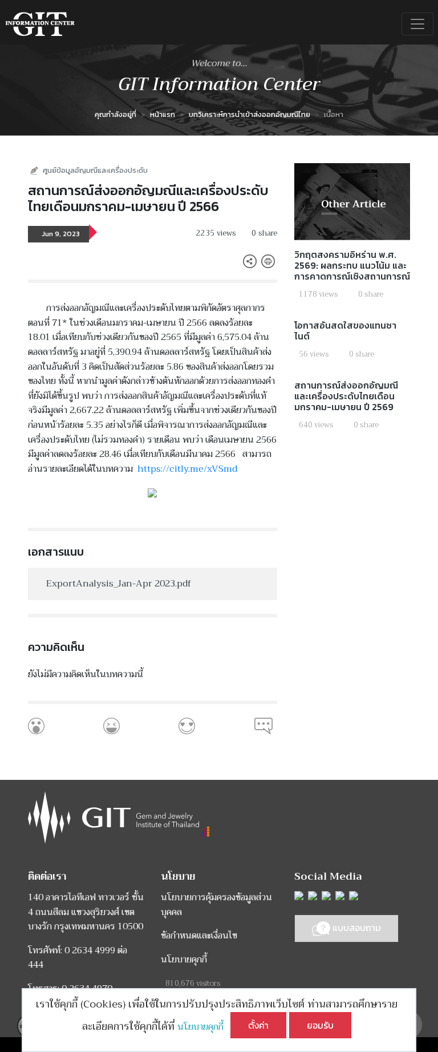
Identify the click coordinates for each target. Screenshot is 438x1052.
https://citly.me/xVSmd (187, 469)
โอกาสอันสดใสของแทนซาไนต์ (345, 330)
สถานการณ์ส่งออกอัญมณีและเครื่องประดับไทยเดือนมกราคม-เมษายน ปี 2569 (346, 396)
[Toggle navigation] (417, 24)
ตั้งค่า (258, 1025)
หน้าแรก (162, 114)
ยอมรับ (320, 1025)
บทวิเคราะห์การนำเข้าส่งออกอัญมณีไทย (249, 114)
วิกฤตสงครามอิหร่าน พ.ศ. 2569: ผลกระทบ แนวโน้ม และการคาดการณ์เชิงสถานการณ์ (352, 265)
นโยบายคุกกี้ (203, 1027)
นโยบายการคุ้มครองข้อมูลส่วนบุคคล (216, 904)
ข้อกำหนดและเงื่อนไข (199, 936)
